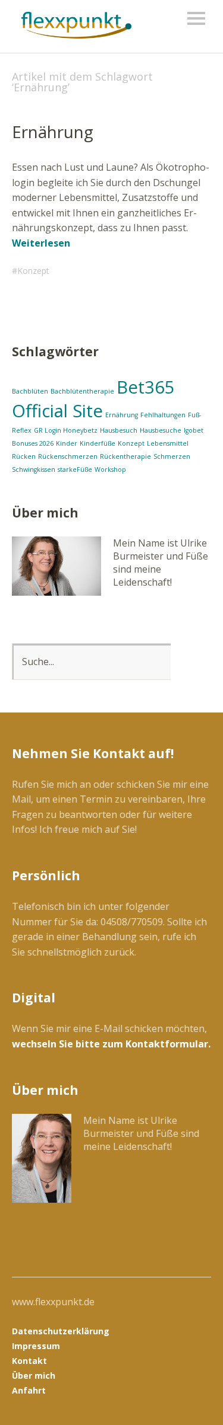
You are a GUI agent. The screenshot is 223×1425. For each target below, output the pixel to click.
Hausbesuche (160, 430)
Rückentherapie (125, 456)
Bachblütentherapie (82, 391)
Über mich (33, 1375)
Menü (196, 18)
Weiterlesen (41, 243)
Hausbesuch (118, 430)
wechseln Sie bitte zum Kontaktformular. (111, 1043)
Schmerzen (171, 456)
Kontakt (29, 1360)
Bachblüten (30, 391)
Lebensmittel (168, 443)
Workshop (110, 469)
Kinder (66, 443)
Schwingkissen (33, 469)
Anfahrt (29, 1390)
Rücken (24, 456)
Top (198, 1391)
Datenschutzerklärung (60, 1331)
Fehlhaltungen (163, 415)
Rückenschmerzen (68, 456)
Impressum (36, 1345)
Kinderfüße (97, 443)
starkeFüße (75, 469)
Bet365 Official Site (93, 399)
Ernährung (52, 131)
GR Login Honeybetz (66, 430)
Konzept (33, 270)
